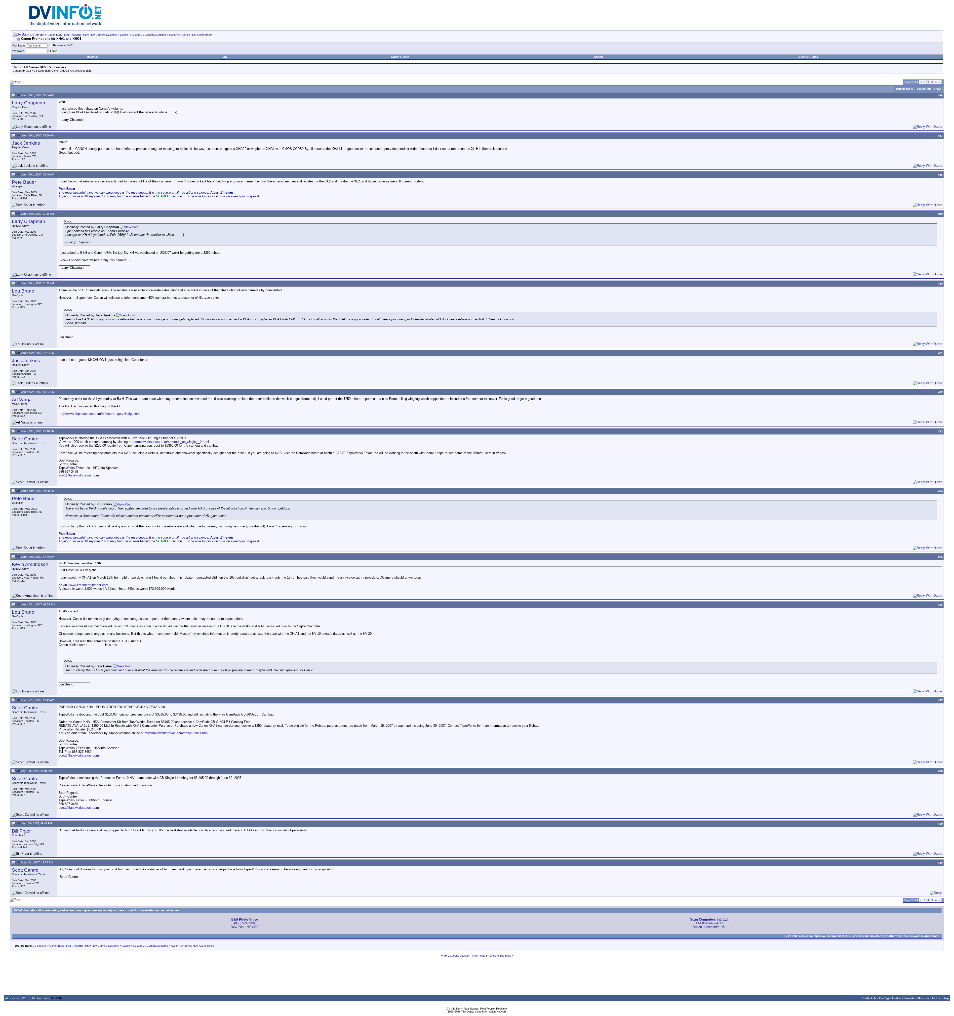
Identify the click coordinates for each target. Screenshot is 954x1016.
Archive (936, 998)
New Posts (478, 955)
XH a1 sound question (456, 955)
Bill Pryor (21, 831)
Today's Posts (400, 56)
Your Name (18, 45)
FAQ (224, 56)
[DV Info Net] (65, 25)
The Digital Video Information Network (904, 998)
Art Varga (22, 399)
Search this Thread (929, 88)
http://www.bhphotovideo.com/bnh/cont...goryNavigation (99, 414)
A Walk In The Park (499, 955)
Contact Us (869, 998)
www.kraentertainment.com (89, 585)
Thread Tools (904, 88)
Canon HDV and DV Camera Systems (143, 34)
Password (18, 50)
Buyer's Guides (808, 56)
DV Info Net (37, 34)
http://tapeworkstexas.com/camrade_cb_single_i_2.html (169, 442)
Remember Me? (63, 45)
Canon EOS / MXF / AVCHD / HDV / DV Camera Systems (82, 34)
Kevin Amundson (30, 564)
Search (598, 56)
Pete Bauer (24, 182)
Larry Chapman (28, 102)
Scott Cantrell (26, 438)
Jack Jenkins (26, 143)
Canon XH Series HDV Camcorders (190, 34)
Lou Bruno (23, 291)
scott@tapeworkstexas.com (79, 475)
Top (946, 998)
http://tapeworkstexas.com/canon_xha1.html (176, 733)
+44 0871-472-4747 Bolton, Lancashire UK (709, 923)
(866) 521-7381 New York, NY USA (245, 923)
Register (92, 56)
